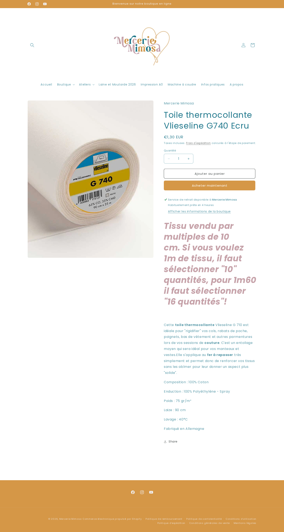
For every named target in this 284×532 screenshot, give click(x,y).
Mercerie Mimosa (70, 519)
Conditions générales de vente (209, 523)
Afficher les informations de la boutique (199, 211)
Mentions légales (245, 523)
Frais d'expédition (198, 143)
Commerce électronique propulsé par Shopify (112, 519)
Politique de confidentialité (204, 519)
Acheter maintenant (209, 185)
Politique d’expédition (171, 523)
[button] (32, 45)
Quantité (170, 151)
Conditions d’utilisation (241, 519)
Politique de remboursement (164, 519)
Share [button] (173, 441)
